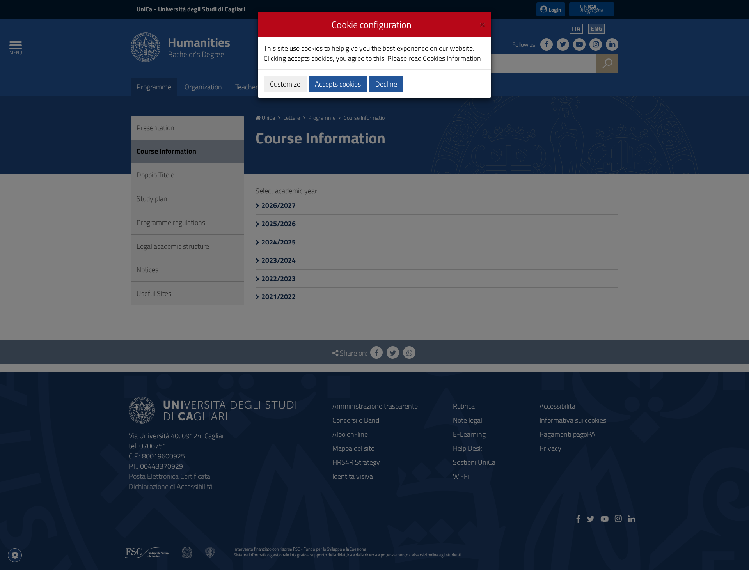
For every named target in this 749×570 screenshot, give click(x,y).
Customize (285, 84)
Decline (386, 84)
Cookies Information (452, 58)
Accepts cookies (338, 84)
